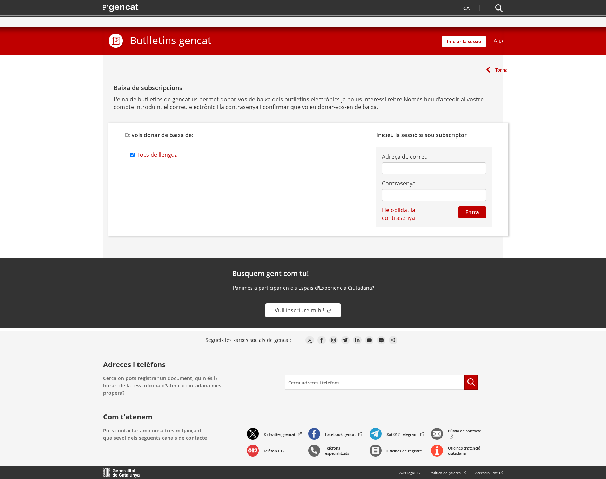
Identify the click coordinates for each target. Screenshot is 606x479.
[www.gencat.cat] (121, 473)
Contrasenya (399, 183)
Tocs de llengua (157, 154)
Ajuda (501, 40)
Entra (472, 212)
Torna (501, 70)
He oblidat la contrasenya (398, 214)
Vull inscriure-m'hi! (300, 310)
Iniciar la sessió (464, 41)
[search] (374, 382)
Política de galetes (445, 472)
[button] (465, 7)
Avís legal (407, 472)
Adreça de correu (405, 157)
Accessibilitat (486, 472)
